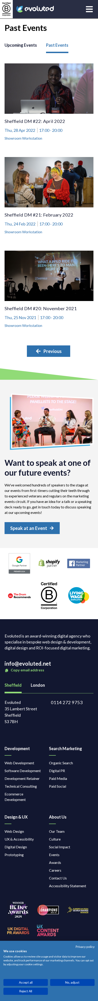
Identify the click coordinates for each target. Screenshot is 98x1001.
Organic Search (61, 763)
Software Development (23, 770)
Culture (55, 839)
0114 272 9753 (67, 702)
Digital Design (16, 847)
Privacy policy (85, 946)
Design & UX (16, 816)
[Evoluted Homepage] (35, 9)
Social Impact (59, 847)
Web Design (14, 831)
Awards (55, 862)
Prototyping (14, 854)
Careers (55, 870)
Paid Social (57, 786)
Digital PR (57, 770)
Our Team (56, 831)
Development (17, 748)
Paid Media (58, 778)
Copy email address (27, 670)
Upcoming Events (21, 45)
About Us (58, 816)
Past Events (57, 45)
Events (54, 854)
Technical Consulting (21, 786)
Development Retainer (22, 778)
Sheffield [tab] (13, 685)
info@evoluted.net (28, 663)
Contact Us (58, 878)
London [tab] (38, 685)
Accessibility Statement (67, 886)
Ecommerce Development (15, 797)
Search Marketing (65, 748)
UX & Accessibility (19, 839)
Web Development (19, 763)
